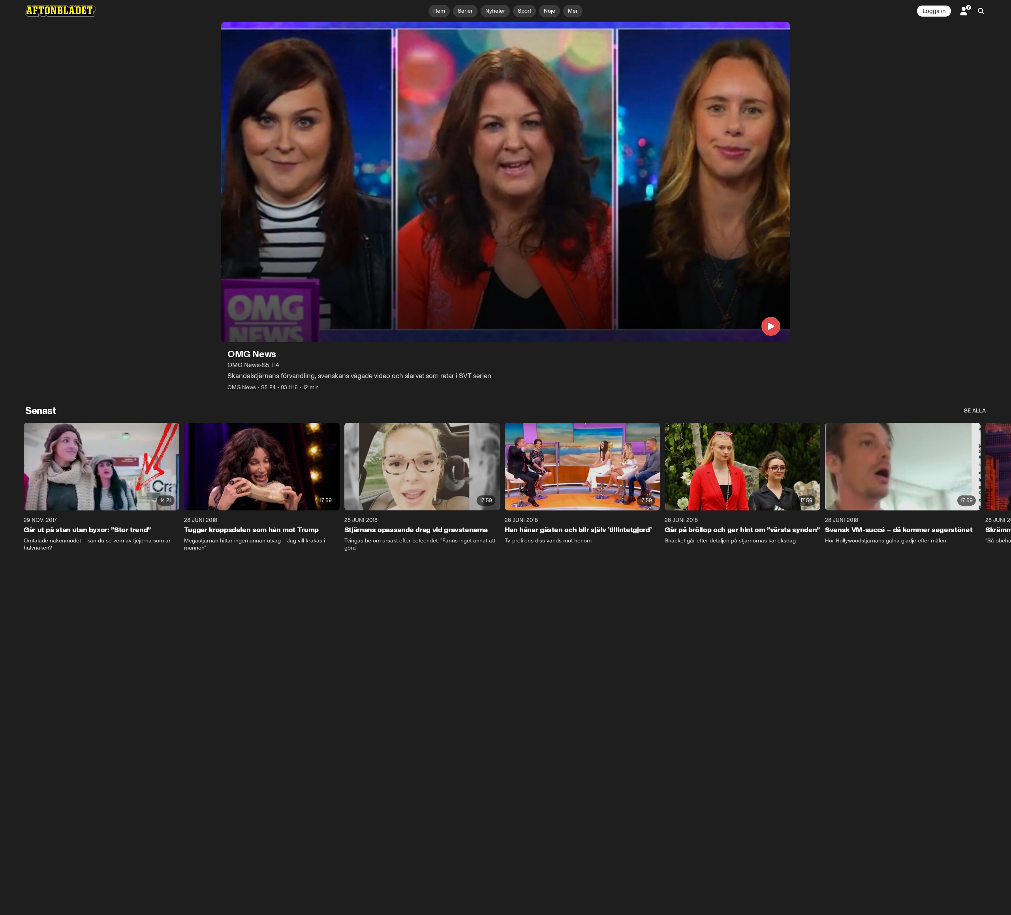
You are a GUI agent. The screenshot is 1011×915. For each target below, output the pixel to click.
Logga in (934, 11)
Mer (573, 11)
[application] (505, 182)
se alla (975, 410)
